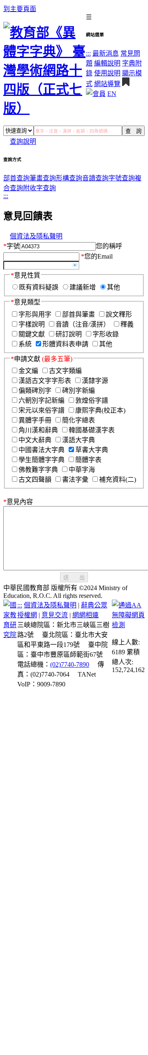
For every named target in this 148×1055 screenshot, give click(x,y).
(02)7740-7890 (69, 664)
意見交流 (55, 615)
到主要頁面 (19, 8)
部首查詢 (16, 178)
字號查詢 (122, 178)
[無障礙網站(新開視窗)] (128, 624)
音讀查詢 (95, 178)
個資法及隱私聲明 (36, 236)
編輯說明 (107, 63)
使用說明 (107, 73)
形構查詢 (69, 178)
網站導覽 (107, 83)
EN (111, 93)
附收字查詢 (39, 187)
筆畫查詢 (43, 178)
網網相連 (85, 615)
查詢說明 (23, 141)
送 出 (74, 577)
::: (88, 53)
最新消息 (105, 53)
